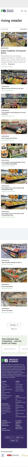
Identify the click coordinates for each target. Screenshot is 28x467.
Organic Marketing (5, 410)
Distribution (4, 387)
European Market (19, 386)
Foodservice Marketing (6, 408)
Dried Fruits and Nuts (6, 407)
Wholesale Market (19, 387)
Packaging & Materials (6, 405)
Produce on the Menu (20, 390)
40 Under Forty (18, 400)
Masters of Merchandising (7, 395)
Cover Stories (4, 384)
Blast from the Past (5, 386)
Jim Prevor (18, 383)
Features (3, 383)
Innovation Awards (19, 405)
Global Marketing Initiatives (21, 416)
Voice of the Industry (19, 389)
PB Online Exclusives (6, 392)
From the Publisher (19, 384)
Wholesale (4, 394)
